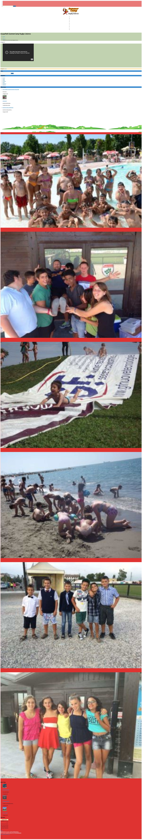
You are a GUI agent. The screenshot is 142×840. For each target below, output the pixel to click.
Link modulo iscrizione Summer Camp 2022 (11, 89)
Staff (72, 25)
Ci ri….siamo (5, 812)
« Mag (1, 830)
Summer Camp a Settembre (8, 107)
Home (72, 17)
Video (72, 29)
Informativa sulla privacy (5, 834)
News (72, 20)
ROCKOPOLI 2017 (6, 789)
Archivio (72, 18)
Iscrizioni (72, 26)
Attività (72, 23)
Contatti (72, 21)
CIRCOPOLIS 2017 (6, 801)
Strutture (72, 28)
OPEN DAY (5, 101)
